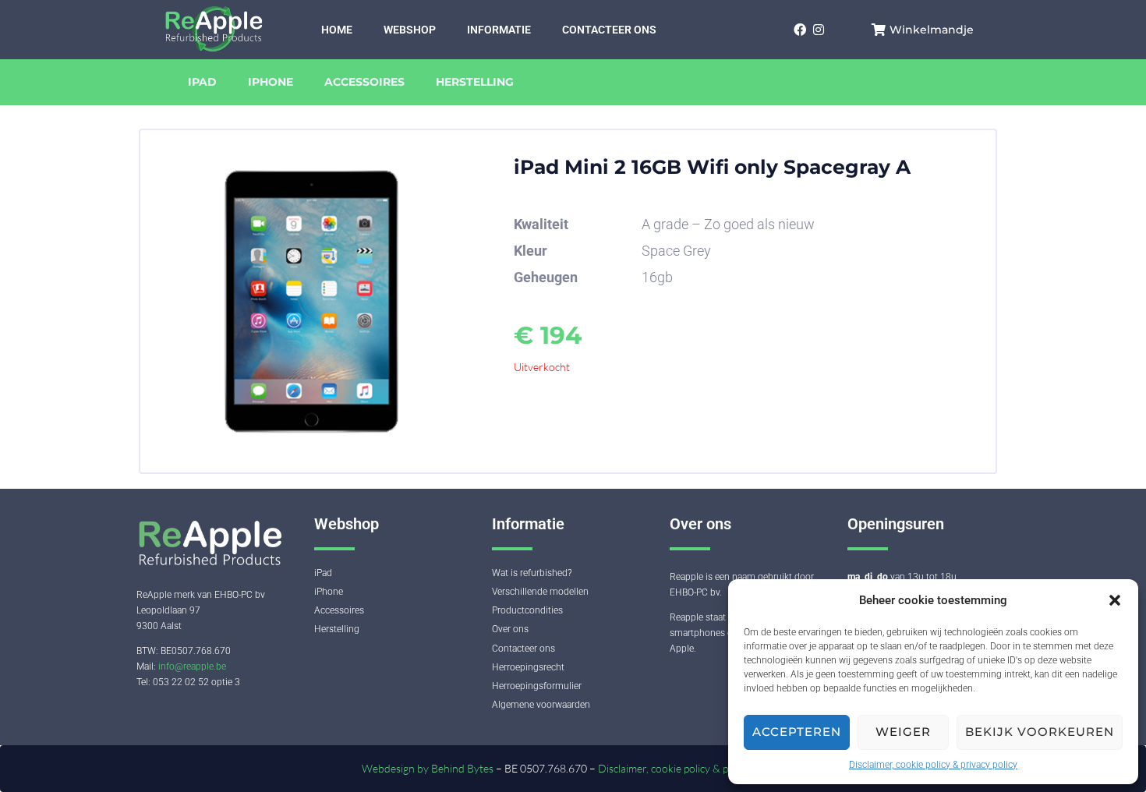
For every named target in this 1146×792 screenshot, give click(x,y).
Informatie (499, 29)
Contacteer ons (609, 29)
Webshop (410, 29)
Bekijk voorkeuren (1039, 731)
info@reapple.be (192, 666)
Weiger (903, 731)
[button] (1115, 600)
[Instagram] (818, 29)
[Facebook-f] (799, 29)
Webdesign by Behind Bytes (429, 768)
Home (336, 29)
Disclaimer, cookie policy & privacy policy (933, 764)
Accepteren (796, 731)
